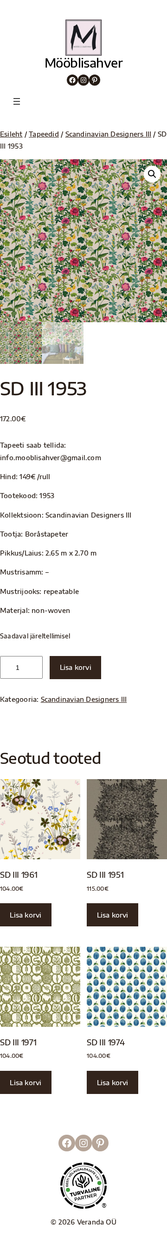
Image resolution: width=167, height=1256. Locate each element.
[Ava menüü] (16, 101)
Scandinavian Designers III (108, 134)
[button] (152, 174)
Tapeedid (44, 134)
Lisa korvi (75, 667)
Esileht (11, 134)
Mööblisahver (84, 62)
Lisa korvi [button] (25, 915)
